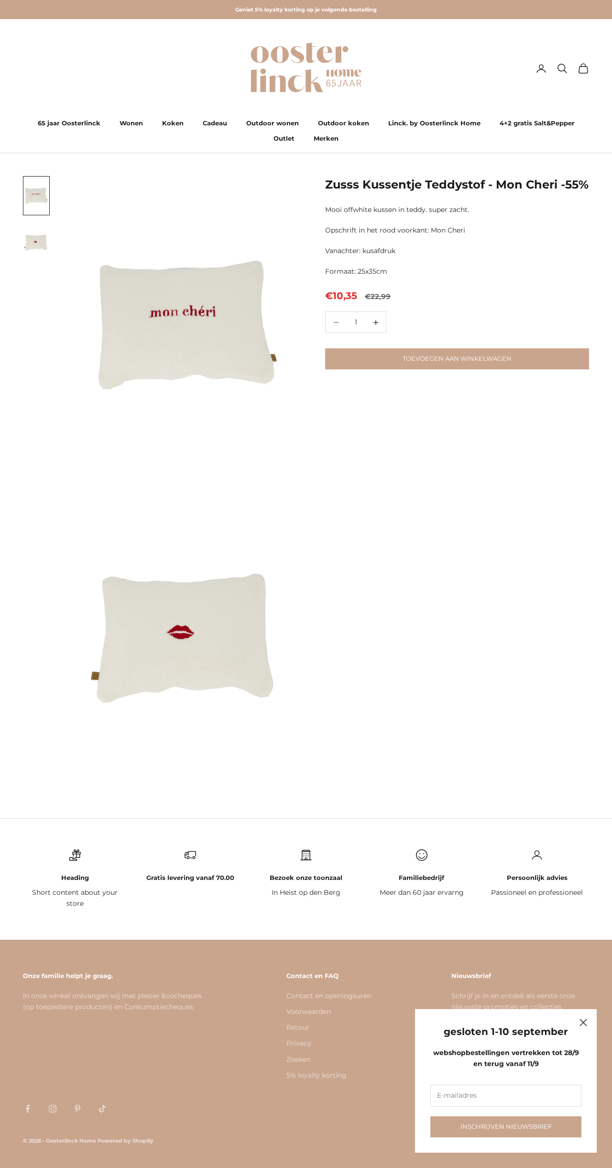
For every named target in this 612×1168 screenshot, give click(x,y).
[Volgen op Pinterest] (77, 1108)
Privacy (298, 1043)
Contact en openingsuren (329, 995)
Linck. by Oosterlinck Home (434, 123)
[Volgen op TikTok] (102, 1108)
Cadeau (215, 123)
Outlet (284, 138)
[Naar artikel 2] (36, 242)
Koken (173, 123)
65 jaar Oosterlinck (69, 123)
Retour (297, 1027)
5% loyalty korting (316, 1075)
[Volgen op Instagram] (52, 1108)
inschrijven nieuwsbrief (506, 1126)
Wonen (131, 123)
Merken (326, 138)
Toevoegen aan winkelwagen (457, 359)
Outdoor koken (343, 123)
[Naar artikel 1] (36, 195)
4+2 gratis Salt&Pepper (537, 123)
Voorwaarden (308, 1011)
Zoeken (298, 1059)
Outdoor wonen (272, 123)
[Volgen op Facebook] (28, 1108)
